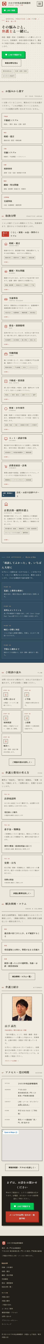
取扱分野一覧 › (7, 1287)
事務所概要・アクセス (10, 1312)
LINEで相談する (15, 54)
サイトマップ (6, 1324)
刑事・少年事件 (7, 1267)
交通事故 (5, 1279)
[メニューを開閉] (39, 3)
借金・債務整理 (7, 1283)
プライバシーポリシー (10, 1320)
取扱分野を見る (11, 63)
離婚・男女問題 (7, 1275)
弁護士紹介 (6, 1297)
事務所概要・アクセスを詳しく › (22, 1167)
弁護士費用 (6, 1301)
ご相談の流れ (6, 1305)
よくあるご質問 (7, 1308)
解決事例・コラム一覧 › (22, 976)
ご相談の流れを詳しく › (22, 762)
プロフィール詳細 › (12, 1061)
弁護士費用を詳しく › (22, 893)
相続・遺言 (6, 1271)
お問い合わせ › (23, 1104)
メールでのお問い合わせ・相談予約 (22, 1216)
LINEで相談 (11, 10)
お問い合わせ (6, 1316)
